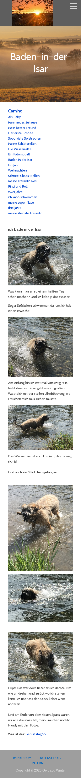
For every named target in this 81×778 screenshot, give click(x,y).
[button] (75, 6)
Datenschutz (50, 758)
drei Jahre (14, 208)
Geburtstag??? (36, 734)
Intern (37, 763)
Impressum (22, 758)
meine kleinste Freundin (25, 213)
